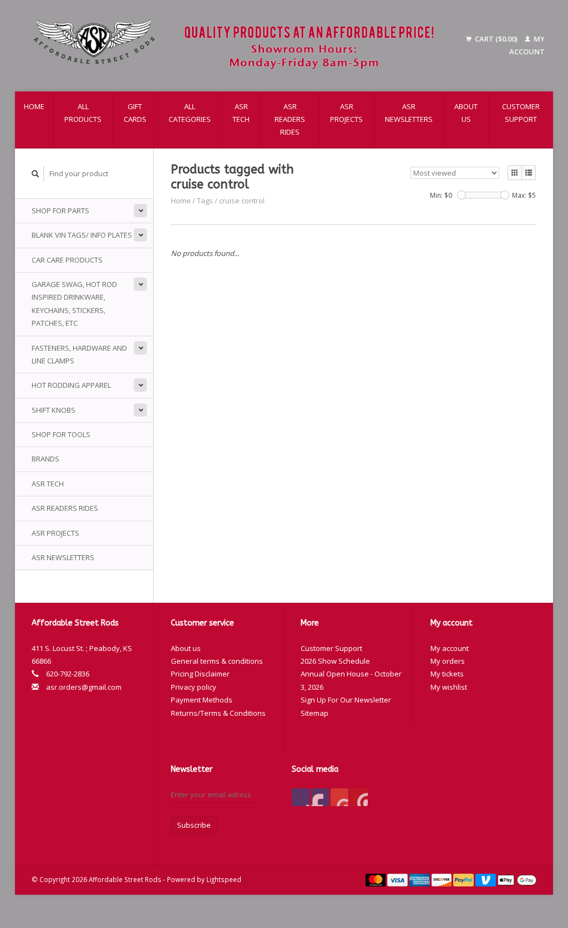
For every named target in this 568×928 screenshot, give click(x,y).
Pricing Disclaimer (200, 674)
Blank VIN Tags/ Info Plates (82, 235)
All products (83, 112)
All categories (190, 112)
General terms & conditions (217, 661)
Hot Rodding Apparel (71, 385)
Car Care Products (67, 260)
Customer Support (521, 112)
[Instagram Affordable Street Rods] (359, 797)
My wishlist (448, 687)
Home (34, 106)
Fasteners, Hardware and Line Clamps (79, 354)
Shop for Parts (60, 211)
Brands (45, 459)
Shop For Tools (61, 434)
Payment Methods (201, 700)
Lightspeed (223, 879)
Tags (205, 201)
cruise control (242, 201)
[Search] (35, 174)
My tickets (447, 674)
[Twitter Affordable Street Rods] (320, 797)
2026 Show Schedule (335, 661)
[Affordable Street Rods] (238, 46)
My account (449, 648)
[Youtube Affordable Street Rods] (339, 797)
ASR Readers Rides (290, 119)
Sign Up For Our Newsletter (346, 700)
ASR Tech (241, 112)
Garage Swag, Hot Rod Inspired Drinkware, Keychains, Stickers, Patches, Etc (74, 303)
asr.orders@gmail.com (83, 687)
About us (466, 112)
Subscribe (194, 825)
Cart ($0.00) (496, 39)
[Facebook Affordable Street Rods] (301, 797)
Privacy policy (193, 687)
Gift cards (135, 112)
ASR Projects (346, 112)
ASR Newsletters (409, 112)
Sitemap (314, 713)
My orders (447, 661)
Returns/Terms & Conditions (218, 713)
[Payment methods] (377, 879)
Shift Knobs (53, 410)
